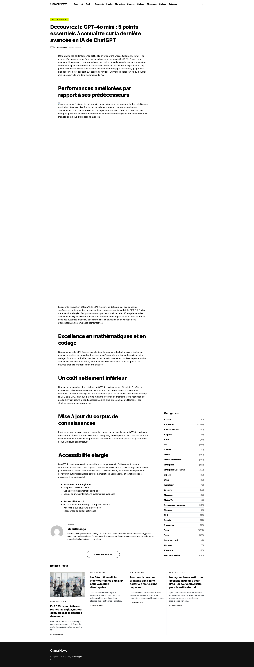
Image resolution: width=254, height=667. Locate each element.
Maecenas (168, 495)
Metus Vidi (169, 500)
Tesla (166, 535)
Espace (167, 475)
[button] (202, 4)
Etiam (166, 480)
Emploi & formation (173, 460)
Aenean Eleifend (171, 429)
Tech (166, 530)
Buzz (166, 444)
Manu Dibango (76, 529)
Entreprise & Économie (174, 470)
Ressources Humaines (174, 505)
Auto (166, 439)
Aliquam (168, 434)
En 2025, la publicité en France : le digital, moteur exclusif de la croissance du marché (66, 611)
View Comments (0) (103, 554)
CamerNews (58, 4)
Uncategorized (171, 540)
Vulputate (168, 550)
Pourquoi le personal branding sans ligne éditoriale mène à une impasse (143, 582)
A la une (167, 419)
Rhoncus (168, 510)
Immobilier (169, 485)
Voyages (168, 545)
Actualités (169, 424)
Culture (167, 450)
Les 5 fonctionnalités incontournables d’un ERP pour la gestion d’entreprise (106, 582)
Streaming (169, 525)
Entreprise (169, 465)
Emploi (167, 455)
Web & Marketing (59, 19)
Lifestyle (168, 490)
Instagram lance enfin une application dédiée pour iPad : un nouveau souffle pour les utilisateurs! (186, 582)
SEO (166, 515)
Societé (167, 520)
